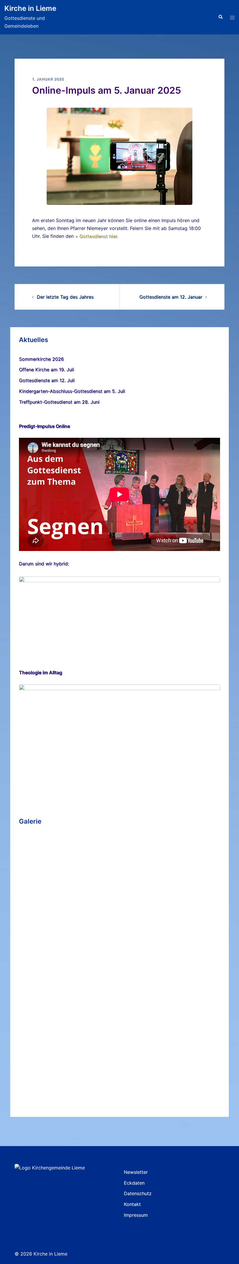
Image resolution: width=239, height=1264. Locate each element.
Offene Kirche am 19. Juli (46, 369)
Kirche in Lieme (30, 8)
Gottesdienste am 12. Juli (47, 380)
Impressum (136, 1215)
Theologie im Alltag (40, 672)
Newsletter (136, 1172)
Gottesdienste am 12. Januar (170, 297)
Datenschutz (138, 1193)
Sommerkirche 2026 (41, 359)
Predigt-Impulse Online (44, 426)
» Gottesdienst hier (96, 236)
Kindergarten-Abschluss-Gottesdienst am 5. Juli (72, 391)
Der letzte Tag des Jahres (65, 297)
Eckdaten (134, 1183)
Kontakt (132, 1204)
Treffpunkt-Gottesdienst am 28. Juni (59, 402)
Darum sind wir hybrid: (44, 563)
